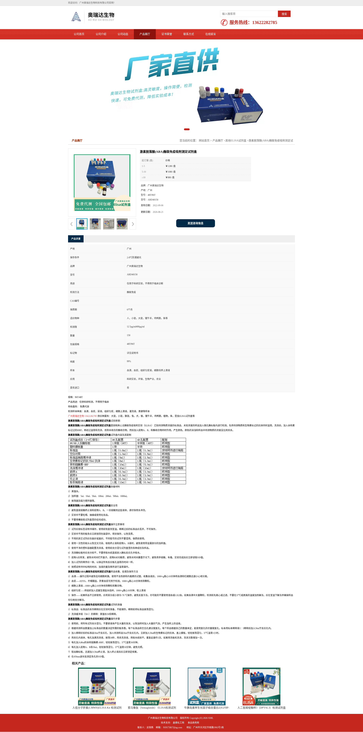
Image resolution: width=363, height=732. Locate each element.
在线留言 (210, 34)
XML (210, 718)
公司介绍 (101, 34)
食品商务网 (193, 722)
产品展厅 (145, 34)
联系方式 (188, 34)
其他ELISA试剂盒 (235, 140)
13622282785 (264, 22)
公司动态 (123, 34)
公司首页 (79, 34)
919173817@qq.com (172, 727)
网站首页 (204, 140)
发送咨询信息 (195, 223)
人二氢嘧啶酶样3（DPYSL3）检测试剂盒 (261, 707)
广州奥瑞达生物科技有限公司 (163, 718)
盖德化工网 (178, 722)
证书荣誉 (166, 34)
